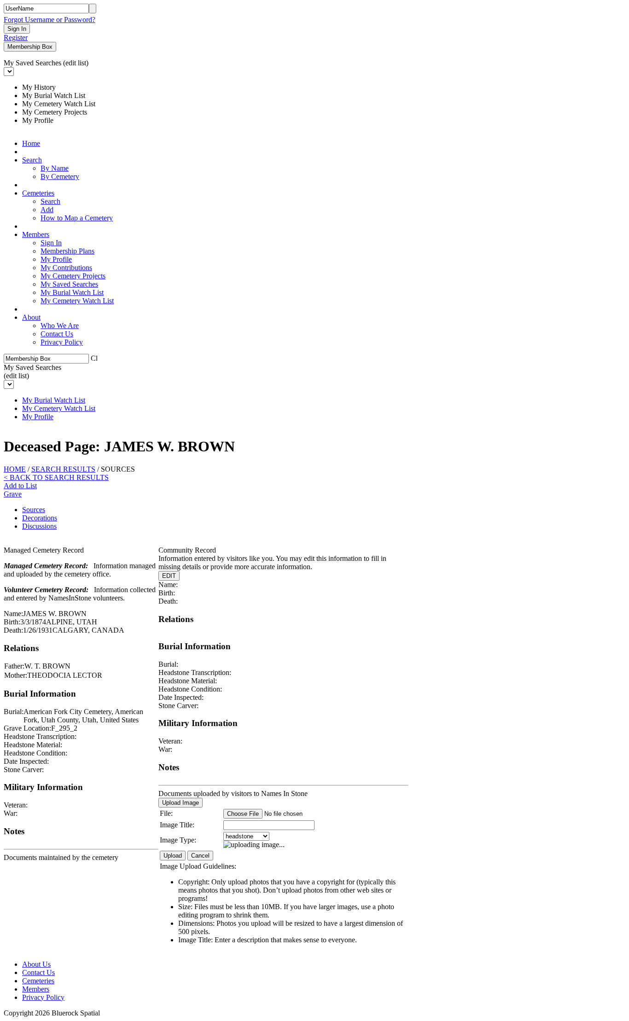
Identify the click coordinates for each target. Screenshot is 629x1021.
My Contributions (66, 267)
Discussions (39, 526)
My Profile (56, 259)
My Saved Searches (69, 284)
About (31, 317)
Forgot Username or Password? (49, 19)
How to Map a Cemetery (77, 218)
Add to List (20, 486)
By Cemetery (60, 176)
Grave (13, 494)
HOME (15, 469)
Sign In (51, 243)
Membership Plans (67, 251)
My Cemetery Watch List (77, 301)
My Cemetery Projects (73, 276)
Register (16, 37)
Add (47, 209)
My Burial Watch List (72, 292)
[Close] (94, 357)
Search (32, 160)
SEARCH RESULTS (63, 469)
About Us (36, 964)
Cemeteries (38, 193)
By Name (55, 168)
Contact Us (57, 334)
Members (35, 234)
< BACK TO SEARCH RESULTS (56, 477)
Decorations (39, 518)
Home (31, 143)
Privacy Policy (62, 342)
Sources (33, 509)
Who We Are (60, 325)
